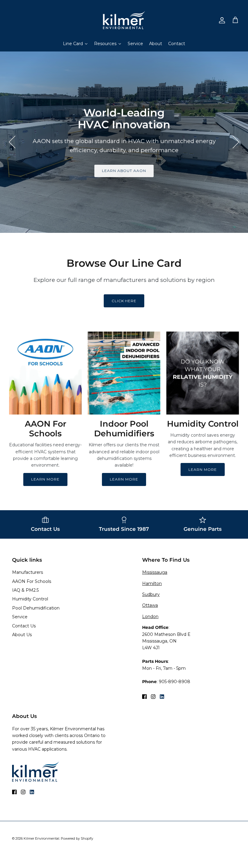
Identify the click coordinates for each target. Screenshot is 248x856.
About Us (22, 634)
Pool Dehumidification (36, 608)
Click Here (124, 301)
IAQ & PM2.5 (25, 590)
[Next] (236, 142)
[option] (124, 142)
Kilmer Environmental (41, 838)
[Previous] (12, 142)
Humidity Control (30, 599)
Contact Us (24, 626)
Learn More (45, 479)
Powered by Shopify (77, 838)
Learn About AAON (124, 170)
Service (20, 617)
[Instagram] (153, 696)
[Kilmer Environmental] (124, 20)
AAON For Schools (31, 581)
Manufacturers (27, 572)
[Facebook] (144, 696)
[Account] (221, 20)
